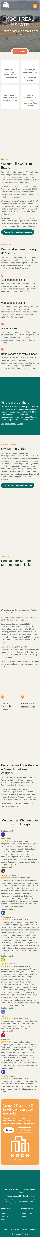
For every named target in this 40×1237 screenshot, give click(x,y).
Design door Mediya (20, 1234)
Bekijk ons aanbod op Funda (12, 424)
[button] (35, 6)
